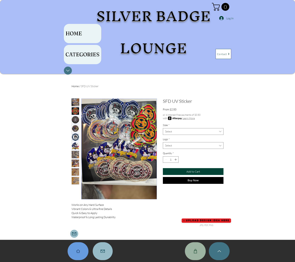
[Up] (219, 251)
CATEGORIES (83, 54)
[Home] (78, 251)
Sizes (166, 125)
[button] (206, 220)
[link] (221, 7)
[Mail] (74, 234)
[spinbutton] (171, 159)
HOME (74, 33)
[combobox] (193, 131)
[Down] (68, 71)
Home (75, 86)
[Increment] (176, 159)
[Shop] (195, 251)
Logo (166, 139)
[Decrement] (165, 159)
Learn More (188, 118)
